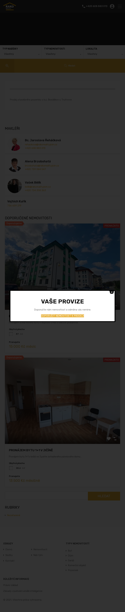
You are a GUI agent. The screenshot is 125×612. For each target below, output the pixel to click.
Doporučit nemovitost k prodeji (62, 315)
